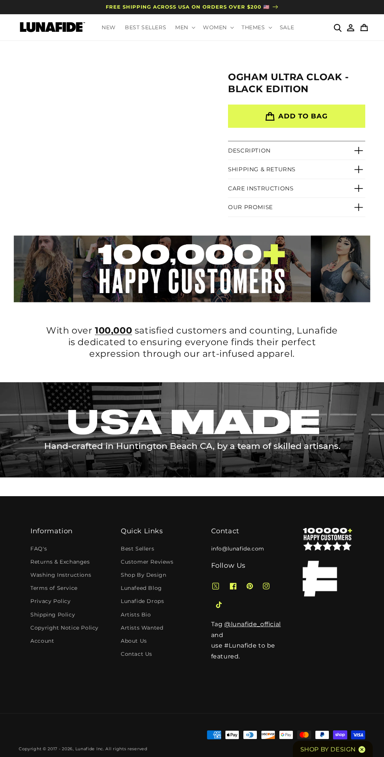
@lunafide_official (252, 624)
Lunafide (85, 748)
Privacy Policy (50, 601)
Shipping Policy (52, 614)
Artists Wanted (142, 627)
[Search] (337, 27)
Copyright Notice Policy (64, 627)
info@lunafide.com (237, 548)
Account (42, 640)
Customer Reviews (147, 561)
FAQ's (38, 548)
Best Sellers (137, 548)
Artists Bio (136, 614)
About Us (134, 640)
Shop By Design (143, 574)
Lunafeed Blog (141, 588)
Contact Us (136, 654)
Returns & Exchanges (60, 561)
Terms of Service (54, 588)
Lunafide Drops (142, 601)
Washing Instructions (60, 574)
